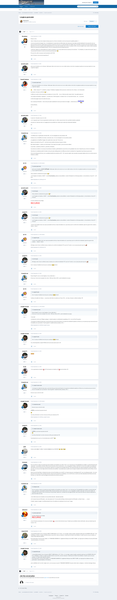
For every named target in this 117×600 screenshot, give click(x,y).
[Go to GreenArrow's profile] (25, 137)
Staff (30, 9)
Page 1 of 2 (32, 31)
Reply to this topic (92, 26)
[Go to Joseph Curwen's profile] (25, 311)
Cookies (66, 595)
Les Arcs (34, 21)
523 (25, 222)
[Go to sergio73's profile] (25, 216)
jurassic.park (24, 63)
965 (25, 520)
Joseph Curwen (24, 306)
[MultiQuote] (31, 59)
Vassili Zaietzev (24, 79)
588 (25, 457)
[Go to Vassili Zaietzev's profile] (25, 83)
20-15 (24, 163)
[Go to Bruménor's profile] (21, 21)
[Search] (97, 6)
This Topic (92, 6)
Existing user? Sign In (86, 2)
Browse (21, 6)
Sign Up (95, 2)
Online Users (35, 9)
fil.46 (24, 366)
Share (86, 21)
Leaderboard (32, 6)
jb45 (24, 446)
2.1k (25, 317)
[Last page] (27, 32)
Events (25, 9)
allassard (24, 509)
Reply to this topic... (30, 582)
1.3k (25, 377)
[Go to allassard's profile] (25, 514)
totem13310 (25, 531)
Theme (56, 595)
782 (25, 542)
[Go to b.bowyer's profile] (25, 466)
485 (25, 472)
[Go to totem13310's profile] (25, 535)
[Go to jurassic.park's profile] (25, 68)
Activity (26, 6)
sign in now (46, 577)
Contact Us (61, 595)
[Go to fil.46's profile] (25, 371)
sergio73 (24, 212)
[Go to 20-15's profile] (25, 167)
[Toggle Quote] (32, 82)
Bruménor (26, 20)
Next (24, 31)
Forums (20, 9)
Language (51, 595)
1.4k (25, 89)
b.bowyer (24, 462)
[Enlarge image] (57, 50)
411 (25, 74)
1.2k (25, 173)
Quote (35, 74)
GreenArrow (24, 133)
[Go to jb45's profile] (25, 451)
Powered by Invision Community (58, 598)
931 (25, 143)
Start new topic (81, 26)
